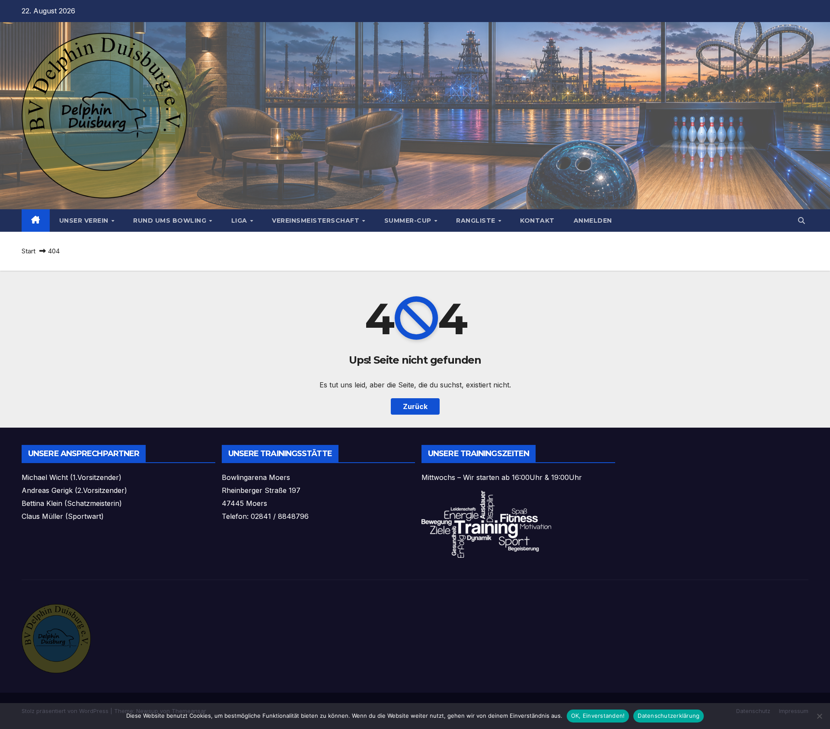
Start (28, 251)
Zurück (415, 406)
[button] (801, 220)
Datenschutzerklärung (668, 715)
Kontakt (537, 220)
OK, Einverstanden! (598, 715)
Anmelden (593, 220)
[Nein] (819, 716)
